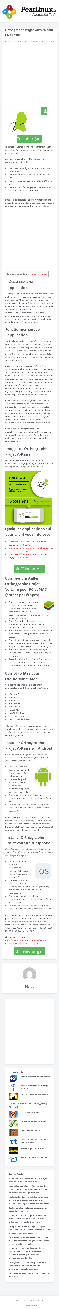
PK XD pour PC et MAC (30, 1112)
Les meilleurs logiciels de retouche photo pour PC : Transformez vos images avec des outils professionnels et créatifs (29, 1240)
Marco (29, 986)
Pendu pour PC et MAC (30, 1130)
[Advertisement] (29, 1031)
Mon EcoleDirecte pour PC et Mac (35, 1157)
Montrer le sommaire (39, 274)
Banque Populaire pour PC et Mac (35, 1076)
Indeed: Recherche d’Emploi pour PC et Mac (35, 1087)
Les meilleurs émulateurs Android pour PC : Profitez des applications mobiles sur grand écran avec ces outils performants (28, 1189)
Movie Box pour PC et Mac (32, 1148)
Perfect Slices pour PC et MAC (33, 1121)
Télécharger (31, 568)
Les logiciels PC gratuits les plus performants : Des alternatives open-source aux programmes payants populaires (29, 1265)
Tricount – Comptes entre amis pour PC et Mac (34, 1141)
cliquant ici (17, 605)
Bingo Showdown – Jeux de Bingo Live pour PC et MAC (29, 1105)
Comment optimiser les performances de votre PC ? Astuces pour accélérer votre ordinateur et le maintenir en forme (27, 1218)
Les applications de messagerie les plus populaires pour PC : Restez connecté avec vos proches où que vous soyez (29, 1229)
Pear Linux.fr (21, 1300)
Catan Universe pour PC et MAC (34, 1094)
